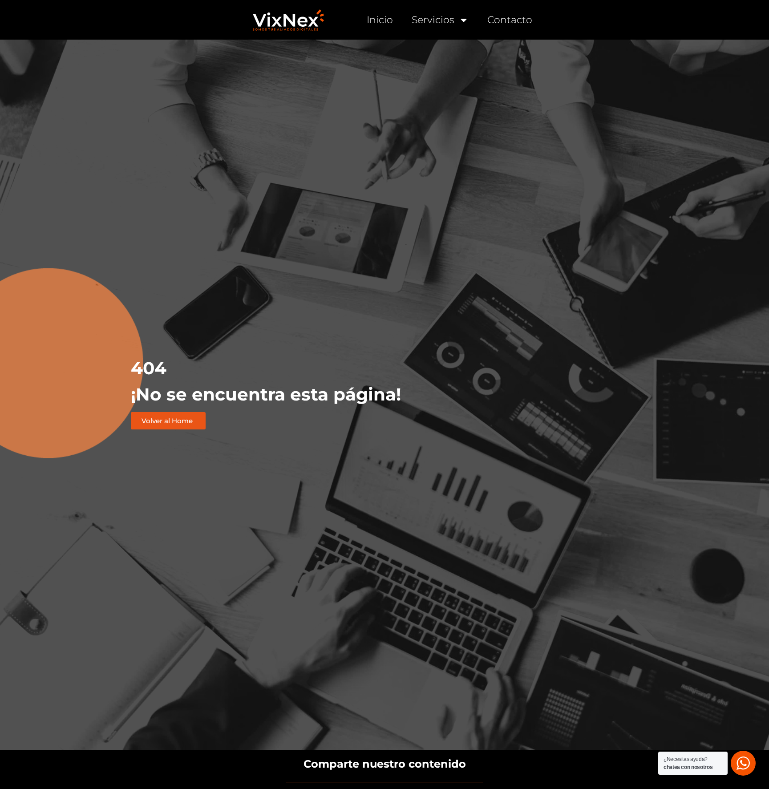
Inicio (380, 20)
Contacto (509, 20)
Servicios (433, 20)
